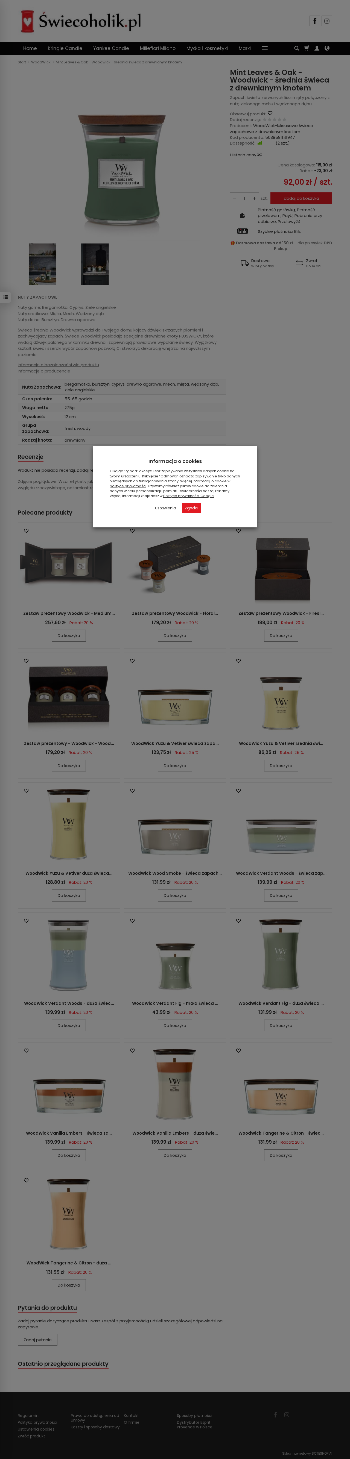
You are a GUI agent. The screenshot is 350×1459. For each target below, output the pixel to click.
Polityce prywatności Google (188, 496)
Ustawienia (165, 508)
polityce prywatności (128, 486)
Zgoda (191, 508)
